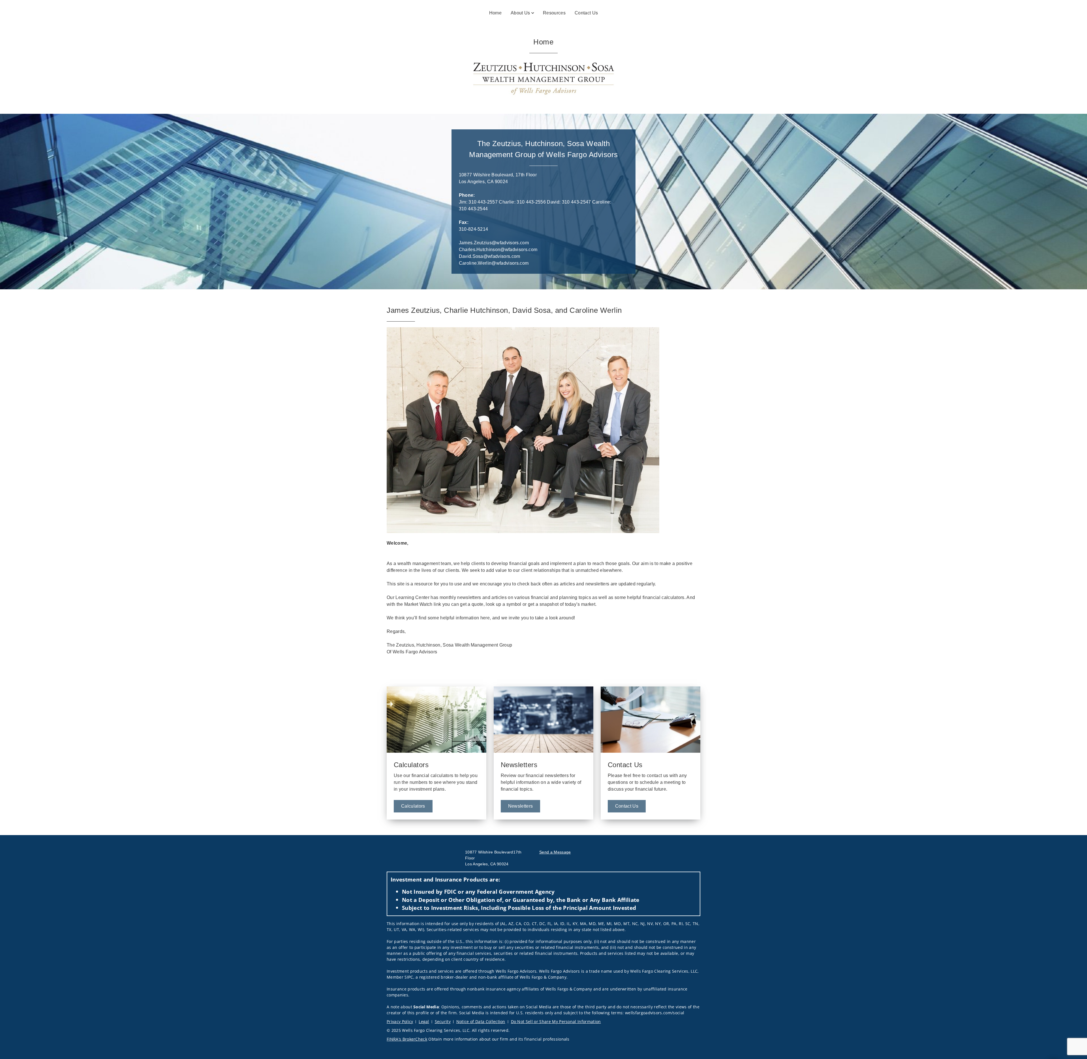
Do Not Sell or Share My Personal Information (556, 1021)
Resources (554, 12)
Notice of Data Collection (480, 1021)
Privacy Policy (400, 1021)
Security (443, 1021)
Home (495, 12)
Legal (424, 1021)
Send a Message (555, 852)
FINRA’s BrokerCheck (407, 1039)
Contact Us (586, 12)
